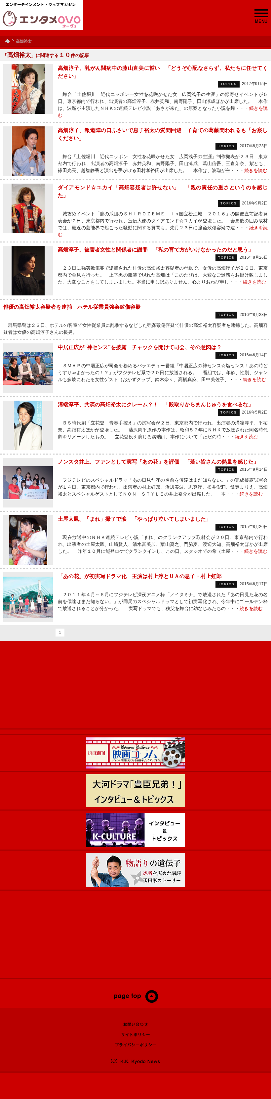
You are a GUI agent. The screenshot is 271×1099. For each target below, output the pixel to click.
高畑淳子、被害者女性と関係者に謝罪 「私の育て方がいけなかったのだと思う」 (155, 249)
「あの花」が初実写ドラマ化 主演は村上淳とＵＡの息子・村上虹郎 (140, 576)
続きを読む (255, 170)
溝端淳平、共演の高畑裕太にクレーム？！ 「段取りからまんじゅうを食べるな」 (155, 404)
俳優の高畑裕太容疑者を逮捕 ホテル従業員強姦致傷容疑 (72, 307)
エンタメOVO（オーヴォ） (41, 19)
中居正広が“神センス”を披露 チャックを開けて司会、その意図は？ (140, 347)
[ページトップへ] (135, 1001)
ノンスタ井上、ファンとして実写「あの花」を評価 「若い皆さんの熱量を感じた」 (158, 461)
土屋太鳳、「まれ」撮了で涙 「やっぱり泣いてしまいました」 (134, 519)
